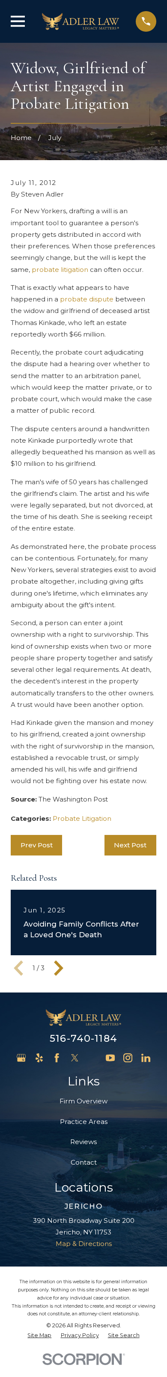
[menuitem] (39, 1336)
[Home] (80, 21)
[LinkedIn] (145, 1057)
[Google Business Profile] (21, 1057)
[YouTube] (110, 1057)
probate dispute (86, 299)
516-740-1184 (83, 1038)
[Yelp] (39, 1057)
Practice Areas (83, 1122)
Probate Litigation (82, 818)
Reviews (83, 1142)
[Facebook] (56, 1057)
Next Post (130, 845)
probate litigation (60, 269)
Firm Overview (83, 1101)
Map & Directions (84, 1244)
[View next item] (58, 968)
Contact (84, 1162)
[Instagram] (127, 1057)
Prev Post (37, 845)
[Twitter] (74, 1057)
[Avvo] (92, 1057)
